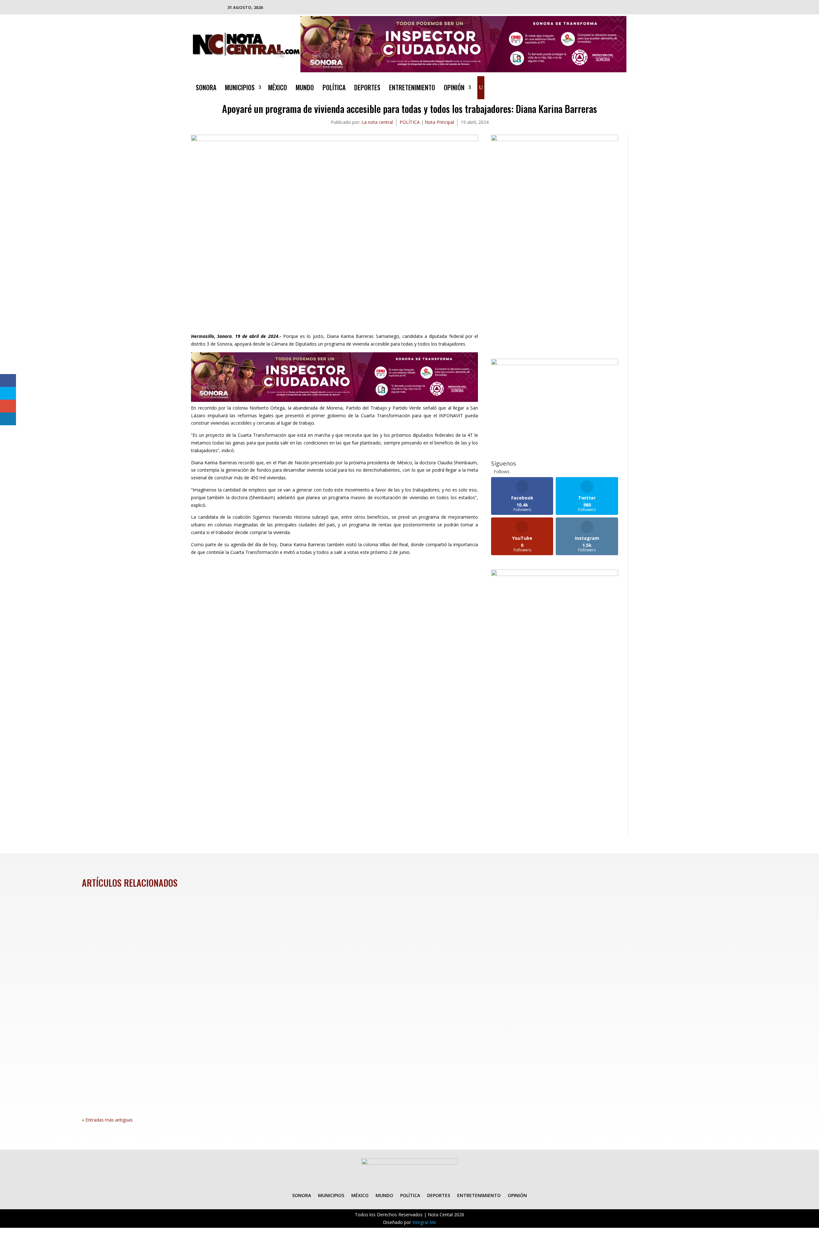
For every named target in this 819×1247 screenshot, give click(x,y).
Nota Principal (439, 122)
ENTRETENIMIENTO (412, 88)
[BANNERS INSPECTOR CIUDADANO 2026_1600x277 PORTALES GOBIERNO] (463, 71)
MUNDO (305, 88)
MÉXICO (277, 88)
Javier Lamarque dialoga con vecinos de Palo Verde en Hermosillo (175, 1066)
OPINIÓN (454, 88)
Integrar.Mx (424, 1222)
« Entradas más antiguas (107, 1120)
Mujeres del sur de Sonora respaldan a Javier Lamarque (162, 996)
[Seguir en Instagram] (608, 86)
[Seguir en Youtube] (621, 86)
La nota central (377, 122)
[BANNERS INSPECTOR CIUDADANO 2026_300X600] (554, 574)
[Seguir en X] (596, 86)
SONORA (206, 88)
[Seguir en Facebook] (583, 86)
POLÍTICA (334, 88)
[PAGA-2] (554, 363)
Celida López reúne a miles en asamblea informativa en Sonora (172, 925)
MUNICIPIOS (240, 88)
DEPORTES (367, 88)
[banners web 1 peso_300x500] (554, 139)
